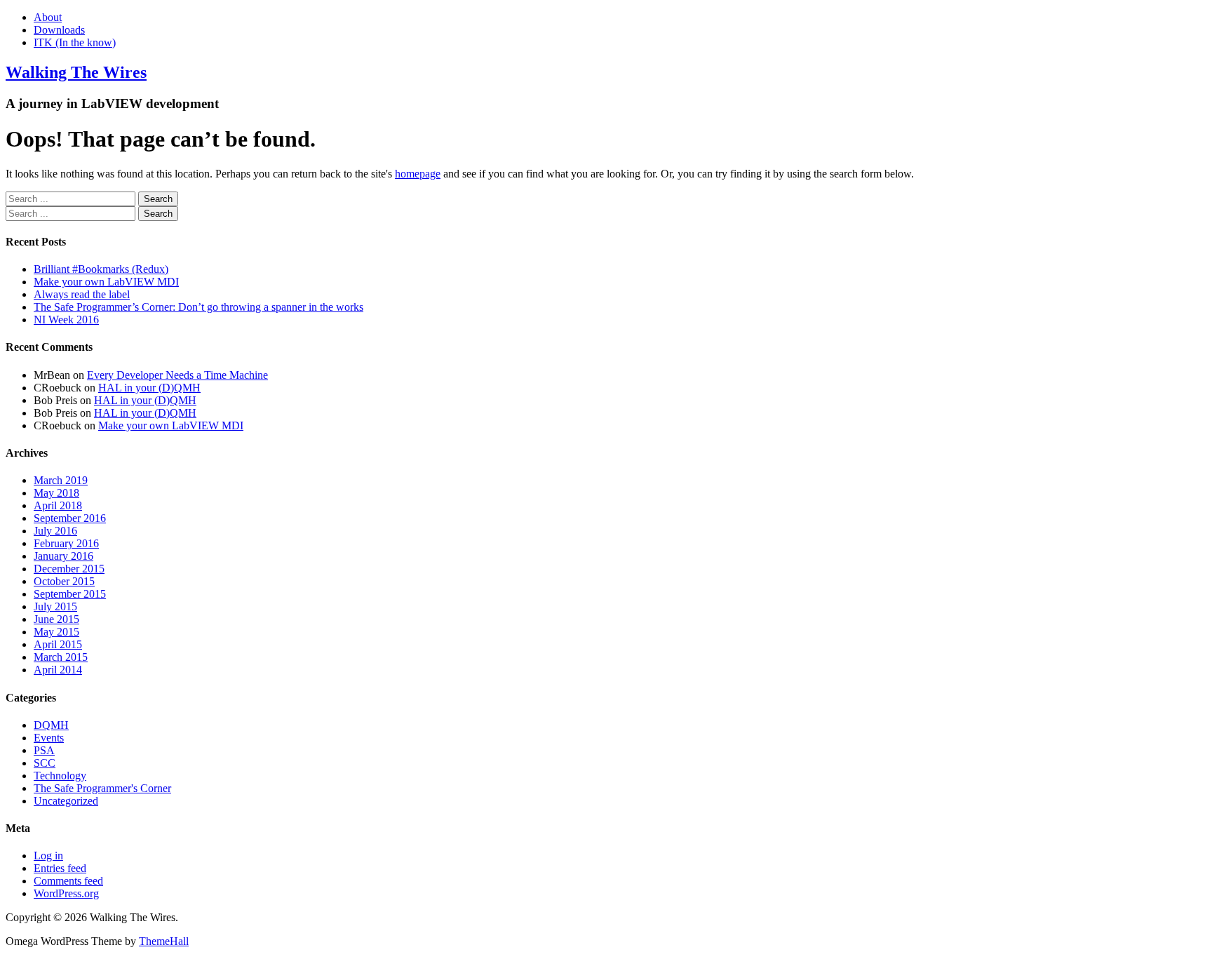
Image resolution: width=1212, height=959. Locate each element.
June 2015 (56, 619)
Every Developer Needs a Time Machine (177, 375)
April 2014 (58, 670)
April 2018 (58, 505)
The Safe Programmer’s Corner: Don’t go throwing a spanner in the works (198, 307)
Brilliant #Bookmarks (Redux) (101, 269)
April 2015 (58, 644)
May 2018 (56, 493)
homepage (417, 174)
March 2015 (61, 657)
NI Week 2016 (66, 320)
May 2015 (56, 632)
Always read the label (82, 294)
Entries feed (60, 868)
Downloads (59, 30)
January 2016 (63, 556)
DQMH (51, 725)
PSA (44, 750)
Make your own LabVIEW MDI (106, 282)
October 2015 (64, 581)
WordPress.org (66, 893)
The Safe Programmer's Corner (102, 788)
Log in (48, 855)
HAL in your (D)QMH (149, 388)
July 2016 (55, 531)
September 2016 (70, 518)
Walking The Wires (76, 72)
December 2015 (69, 569)
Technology (60, 776)
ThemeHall (164, 941)
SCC (44, 763)
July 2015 (55, 606)
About (48, 17)
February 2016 (66, 543)
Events (49, 738)
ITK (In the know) (75, 42)
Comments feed (68, 881)
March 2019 (61, 480)
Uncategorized (66, 801)
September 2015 (70, 594)
